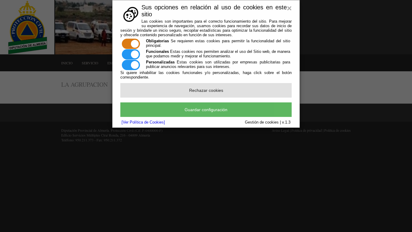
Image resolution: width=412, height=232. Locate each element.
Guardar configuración (206, 109)
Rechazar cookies (206, 90)
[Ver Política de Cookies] (143, 122)
